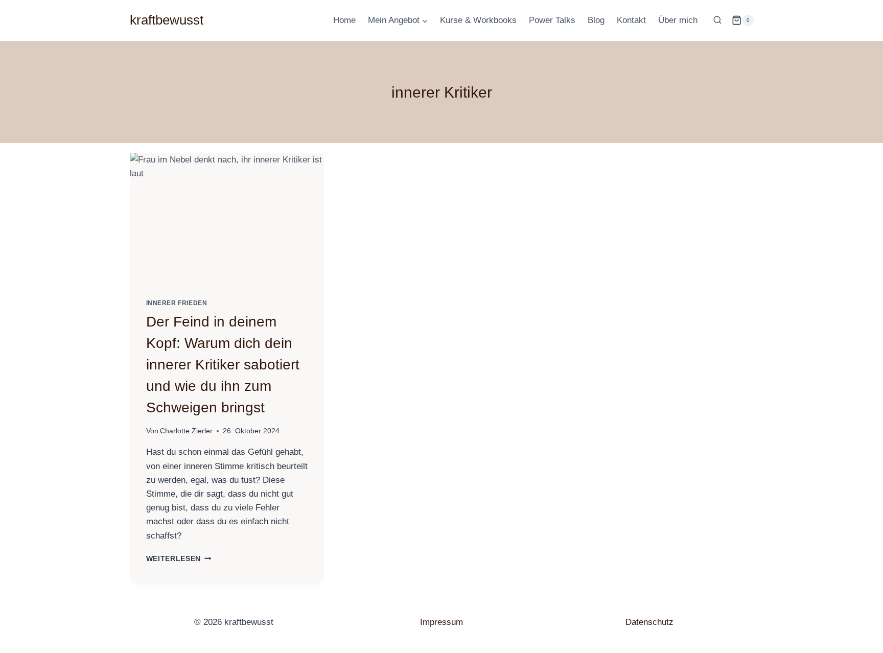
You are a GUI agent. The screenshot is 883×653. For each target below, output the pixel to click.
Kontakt (631, 20)
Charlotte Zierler (186, 431)
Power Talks (552, 20)
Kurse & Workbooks (478, 20)
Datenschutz (649, 622)
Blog (596, 20)
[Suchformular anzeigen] (717, 20)
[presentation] (227, 218)
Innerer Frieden (176, 303)
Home (344, 20)
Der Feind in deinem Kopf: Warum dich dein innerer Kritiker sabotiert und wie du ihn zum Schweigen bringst (222, 364)
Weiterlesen (179, 559)
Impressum (441, 622)
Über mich (678, 20)
